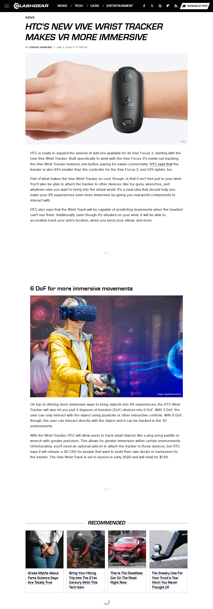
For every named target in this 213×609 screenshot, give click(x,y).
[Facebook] (144, 6)
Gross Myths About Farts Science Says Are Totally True (43, 577)
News (62, 6)
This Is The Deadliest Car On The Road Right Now (126, 577)
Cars (94, 6)
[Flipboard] (168, 6)
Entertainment (119, 6)
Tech (79, 6)
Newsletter (197, 5)
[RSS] (176, 6)
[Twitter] (152, 6)
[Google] (160, 6)
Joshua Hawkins (40, 47)
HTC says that (161, 164)
